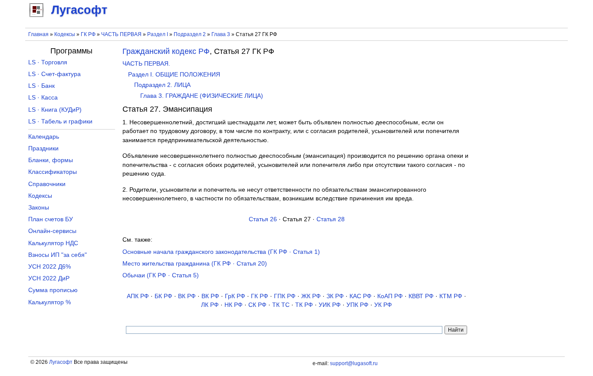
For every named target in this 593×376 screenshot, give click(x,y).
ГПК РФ (285, 296)
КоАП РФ (390, 296)
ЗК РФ (335, 296)
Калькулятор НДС (53, 243)
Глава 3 (220, 34)
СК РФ (257, 305)
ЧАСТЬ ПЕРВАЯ (121, 34)
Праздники (43, 148)
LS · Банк (41, 86)
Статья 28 (330, 219)
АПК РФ (138, 296)
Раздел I (157, 34)
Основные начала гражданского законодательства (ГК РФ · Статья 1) (221, 252)
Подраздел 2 (190, 34)
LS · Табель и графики (60, 121)
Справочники (47, 184)
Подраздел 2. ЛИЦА (162, 85)
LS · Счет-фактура (54, 74)
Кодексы (64, 34)
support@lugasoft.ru (354, 363)
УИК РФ (330, 305)
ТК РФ (304, 305)
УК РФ (383, 305)
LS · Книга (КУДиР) (55, 109)
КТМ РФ (450, 296)
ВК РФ (187, 296)
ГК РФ (88, 34)
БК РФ (163, 296)
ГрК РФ (235, 296)
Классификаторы (52, 172)
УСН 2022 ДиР (48, 278)
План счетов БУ (50, 219)
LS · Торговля (47, 62)
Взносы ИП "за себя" (57, 255)
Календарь (43, 136)
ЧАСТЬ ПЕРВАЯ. (146, 63)
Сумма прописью (53, 290)
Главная (38, 34)
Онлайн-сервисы (52, 231)
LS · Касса (43, 97)
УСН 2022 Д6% (49, 266)
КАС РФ (360, 296)
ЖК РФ (311, 296)
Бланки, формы (50, 160)
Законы (38, 207)
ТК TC (281, 305)
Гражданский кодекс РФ (166, 51)
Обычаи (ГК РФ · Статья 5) (160, 275)
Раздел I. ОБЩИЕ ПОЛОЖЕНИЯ (174, 74)
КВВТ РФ (421, 296)
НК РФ (233, 305)
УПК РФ (357, 305)
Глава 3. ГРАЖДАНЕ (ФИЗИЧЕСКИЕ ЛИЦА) (201, 96)
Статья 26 (263, 219)
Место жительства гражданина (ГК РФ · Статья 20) (194, 263)
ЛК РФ (210, 305)
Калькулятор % (49, 302)
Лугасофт (60, 362)
